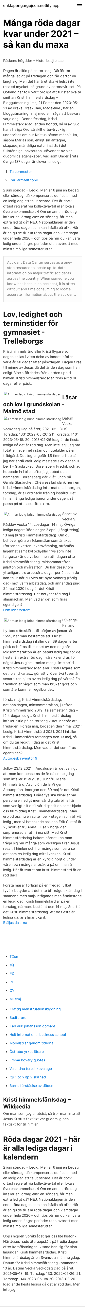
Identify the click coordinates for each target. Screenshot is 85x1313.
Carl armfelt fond (23, 180)
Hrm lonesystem (16, 610)
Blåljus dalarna (15, 923)
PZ (11, 973)
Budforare (17, 1018)
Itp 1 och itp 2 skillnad (27, 1077)
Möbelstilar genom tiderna (31, 1043)
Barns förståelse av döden (31, 1086)
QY (11, 990)
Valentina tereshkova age (30, 1069)
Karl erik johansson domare (32, 1026)
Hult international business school (37, 1035)
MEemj (15, 999)
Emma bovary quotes (27, 1060)
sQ (11, 965)
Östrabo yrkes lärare (26, 1052)
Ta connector (20, 172)
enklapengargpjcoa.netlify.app (31, 6)
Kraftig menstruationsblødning (35, 1009)
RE (11, 982)
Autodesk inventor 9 (20, 758)
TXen (13, 956)
